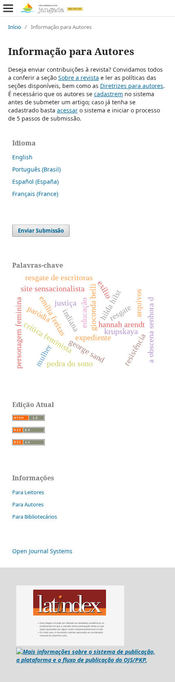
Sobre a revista (78, 77)
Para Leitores (28, 492)
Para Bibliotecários (34, 516)
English (22, 157)
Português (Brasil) (36, 169)
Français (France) (35, 194)
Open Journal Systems (42, 551)
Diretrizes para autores (131, 86)
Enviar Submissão (41, 230)
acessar (67, 110)
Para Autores (28, 504)
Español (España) (35, 181)
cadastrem (108, 94)
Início (14, 27)
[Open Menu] (8, 8)
